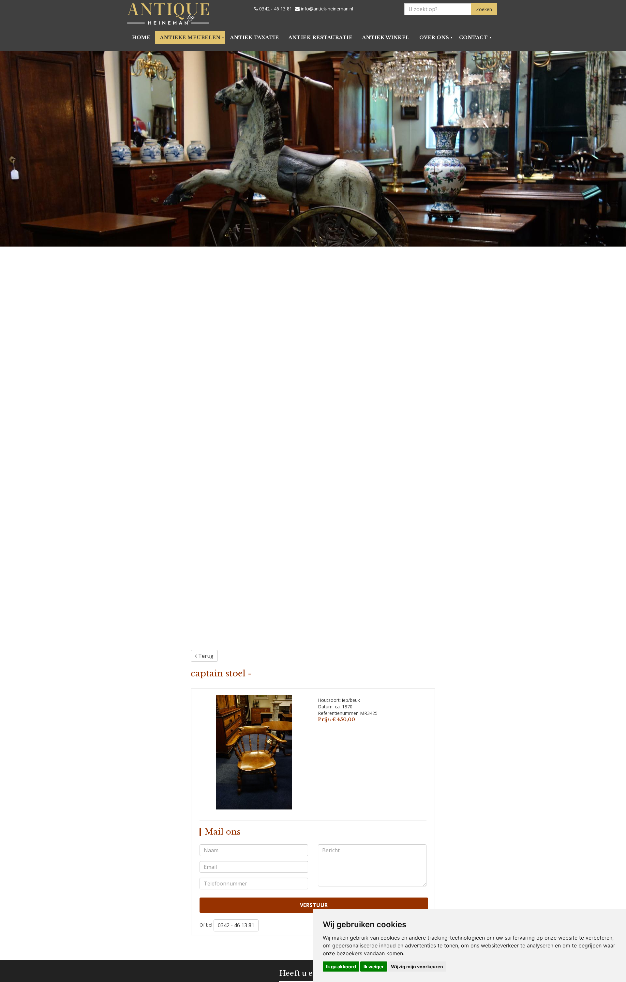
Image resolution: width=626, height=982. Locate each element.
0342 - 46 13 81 (275, 9)
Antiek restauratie (320, 37)
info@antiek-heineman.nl (326, 9)
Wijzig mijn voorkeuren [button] (417, 966)
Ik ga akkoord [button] (341, 966)
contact (473, 37)
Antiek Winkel (386, 37)
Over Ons (434, 37)
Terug (205, 655)
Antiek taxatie (254, 37)
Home (141, 37)
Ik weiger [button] (374, 966)
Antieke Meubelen (190, 37)
